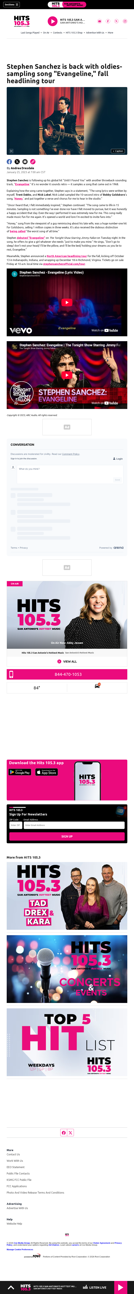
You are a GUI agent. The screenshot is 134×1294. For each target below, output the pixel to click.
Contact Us (13, 1154)
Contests (57, 32)
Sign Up (67, 836)
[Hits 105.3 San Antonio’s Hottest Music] (67, 4)
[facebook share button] (9, 161)
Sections (9, 4)
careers (75, 1245)
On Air (46, 32)
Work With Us (15, 1160)
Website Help (14, 1223)
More (110, 32)
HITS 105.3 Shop (74, 32)
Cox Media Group (22, 1243)
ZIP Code (13, 819)
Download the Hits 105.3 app (36, 763)
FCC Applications (17, 1186)
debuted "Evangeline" (31, 237)
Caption (118, 151)
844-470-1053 (68, 674)
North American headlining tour (67, 256)
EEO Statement (16, 1167)
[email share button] (25, 161)
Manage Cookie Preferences (20, 1249)
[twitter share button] (17, 161)
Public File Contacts (18, 1173)
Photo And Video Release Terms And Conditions (35, 1192)
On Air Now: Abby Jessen (67, 642)
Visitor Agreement (101, 1243)
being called (17, 231)
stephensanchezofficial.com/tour (64, 263)
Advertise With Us (95, 32)
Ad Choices (54, 1245)
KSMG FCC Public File (19, 1179)
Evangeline (22, 184)
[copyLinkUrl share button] (32, 161)
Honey (19, 198)
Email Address (31, 819)
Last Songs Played (30, 32)
